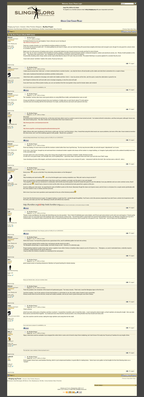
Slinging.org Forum (13, 27)
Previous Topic (126, 29)
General (22, 27)
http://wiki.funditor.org (50, 205)
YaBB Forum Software (63, 389)
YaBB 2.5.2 (80, 388)
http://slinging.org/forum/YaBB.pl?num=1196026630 (50, 137)
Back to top (11, 65)
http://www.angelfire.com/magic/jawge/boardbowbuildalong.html (41, 128)
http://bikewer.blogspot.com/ (31, 42)
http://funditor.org (30, 205)
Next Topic (133, 29)
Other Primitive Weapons (34, 27)
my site (44, 87)
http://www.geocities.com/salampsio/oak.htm (35, 122)
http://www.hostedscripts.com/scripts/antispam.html (75, 205)
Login (80, 3)
